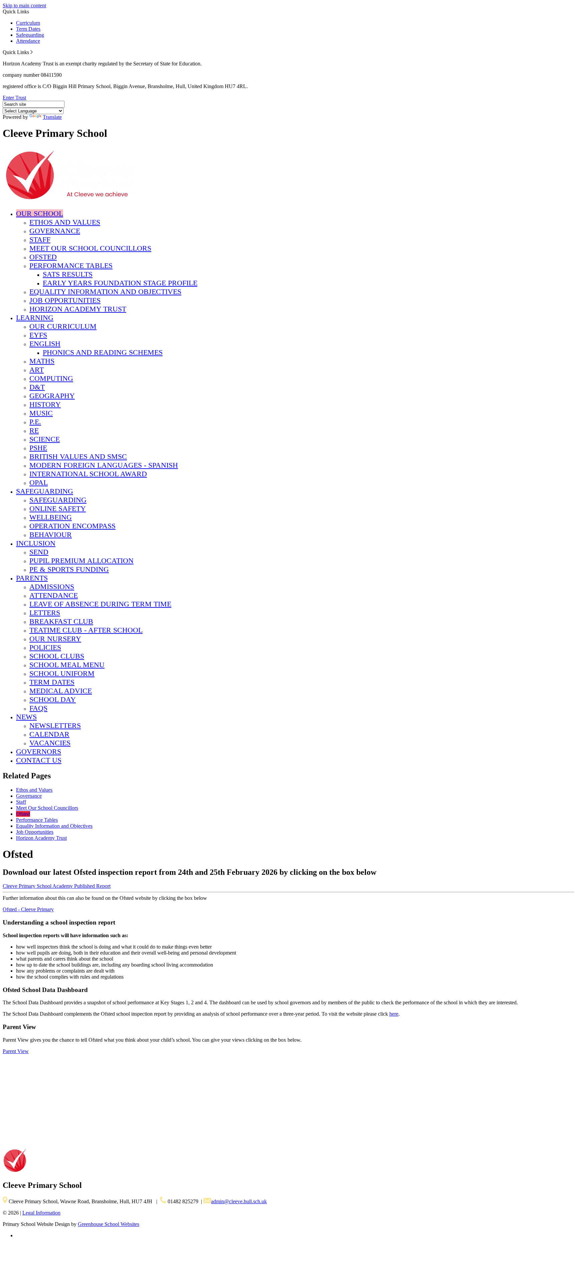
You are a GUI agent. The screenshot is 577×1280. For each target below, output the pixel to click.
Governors (38, 751)
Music (41, 413)
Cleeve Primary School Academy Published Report (57, 886)
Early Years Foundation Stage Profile (120, 283)
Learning (34, 317)
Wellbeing (50, 517)
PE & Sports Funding (69, 569)
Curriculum (28, 23)
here (393, 1014)
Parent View (16, 1051)
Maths (41, 361)
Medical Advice (60, 691)
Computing (51, 378)
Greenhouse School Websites (108, 1224)
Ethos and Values (64, 222)
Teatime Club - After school (86, 630)
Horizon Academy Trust (77, 309)
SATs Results (67, 274)
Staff (39, 239)
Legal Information (41, 1213)
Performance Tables (71, 265)
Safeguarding (30, 35)
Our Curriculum (63, 326)
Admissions (51, 586)
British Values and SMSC (78, 456)
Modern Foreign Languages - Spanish (103, 465)
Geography (52, 396)
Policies (45, 647)
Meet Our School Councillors (90, 248)
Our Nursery (55, 638)
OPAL (38, 482)
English (44, 343)
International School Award (88, 474)
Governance (54, 231)
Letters (44, 612)
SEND (38, 552)
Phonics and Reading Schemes (103, 352)
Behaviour (50, 534)
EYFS (38, 335)
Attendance (28, 41)
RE (34, 430)
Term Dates (28, 29)
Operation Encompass (72, 526)
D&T (37, 387)
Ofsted (43, 257)
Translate (52, 117)
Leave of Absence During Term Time (100, 604)
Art (36, 369)
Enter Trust (14, 97)
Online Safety (57, 508)
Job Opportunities (65, 300)
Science (44, 439)
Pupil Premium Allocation (81, 560)
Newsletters (55, 725)
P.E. (35, 422)
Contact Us (38, 760)
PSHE (38, 448)
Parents (32, 578)
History (45, 404)
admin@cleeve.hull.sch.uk (239, 1201)
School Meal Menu (67, 665)
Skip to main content (24, 5)
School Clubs (56, 656)
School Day (52, 699)
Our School (39, 213)
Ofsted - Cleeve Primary (28, 909)
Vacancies (49, 743)
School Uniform (61, 673)
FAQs (38, 708)
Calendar (49, 734)
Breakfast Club (61, 621)
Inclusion (35, 543)
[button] (31, 52)
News (26, 717)
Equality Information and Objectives (105, 291)
